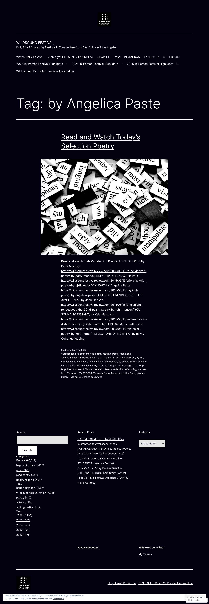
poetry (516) (23, 497)
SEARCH (103, 57)
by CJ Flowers (91, 361)
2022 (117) (22, 534)
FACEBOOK (151, 57)
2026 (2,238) (24, 515)
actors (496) (24, 502)
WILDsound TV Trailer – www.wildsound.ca (45, 71)
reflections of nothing (124, 369)
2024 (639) (23, 524)
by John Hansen (108, 361)
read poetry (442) (27, 474)
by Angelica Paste (125, 357)
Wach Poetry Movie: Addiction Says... (117, 373)
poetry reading (103, 353)
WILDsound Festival (35, 43)
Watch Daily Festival (29, 57)
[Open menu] (67, 64)
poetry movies (86, 353)
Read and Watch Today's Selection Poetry (89, 369)
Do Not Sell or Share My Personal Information (165, 583)
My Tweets (145, 554)
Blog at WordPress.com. (122, 583)
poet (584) (22, 470)
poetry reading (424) (29, 479)
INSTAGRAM (132, 57)
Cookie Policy (58, 598)
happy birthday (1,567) (30, 487)
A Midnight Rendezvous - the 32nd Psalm (92, 357)
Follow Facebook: (88, 547)
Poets (115, 353)
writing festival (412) (28, 507)
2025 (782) (23, 520)
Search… (21, 432)
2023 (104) (23, 529)
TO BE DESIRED (87, 373)
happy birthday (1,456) (30, 465)
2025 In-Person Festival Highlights (95, 64)
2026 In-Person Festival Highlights (150, 64)
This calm (72, 373)
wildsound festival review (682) (35, 492)
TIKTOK (174, 57)
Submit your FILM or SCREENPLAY (70, 57)
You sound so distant (90, 376)
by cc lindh (76, 361)
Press (116, 57)
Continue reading (72, 338)
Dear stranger (125, 365)
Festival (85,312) (26, 460)
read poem (125, 353)
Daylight (112, 365)
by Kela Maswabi (78, 365)
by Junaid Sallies (128, 361)
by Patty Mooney (97, 365)
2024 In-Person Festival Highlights (39, 64)
